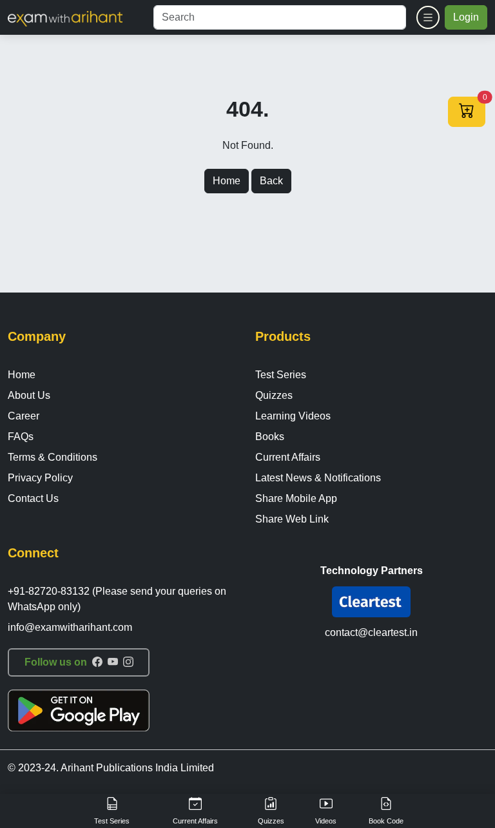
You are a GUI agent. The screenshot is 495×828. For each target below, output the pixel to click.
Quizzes (274, 395)
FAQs (21, 436)
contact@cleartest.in (371, 632)
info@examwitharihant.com (70, 627)
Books (269, 436)
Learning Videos (293, 415)
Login (466, 17)
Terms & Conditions (52, 457)
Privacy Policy (40, 477)
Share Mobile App (296, 498)
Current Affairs (287, 457)
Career (23, 415)
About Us (29, 395)
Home (226, 180)
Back (271, 180)
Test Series (280, 374)
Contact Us (33, 498)
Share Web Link (292, 519)
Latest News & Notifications (318, 477)
